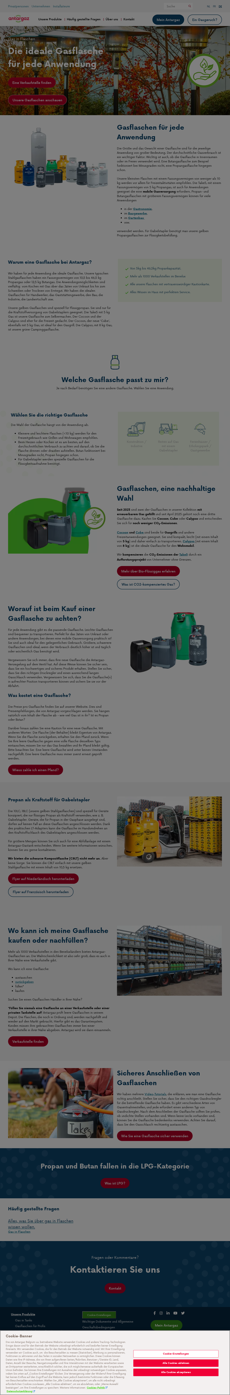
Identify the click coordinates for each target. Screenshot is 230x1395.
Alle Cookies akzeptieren (176, 1372)
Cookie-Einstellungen (176, 1353)
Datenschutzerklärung (19, 1391)
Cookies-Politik (96, 1387)
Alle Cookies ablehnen (176, 1363)
